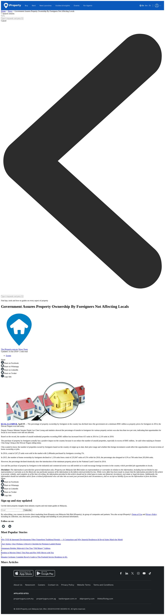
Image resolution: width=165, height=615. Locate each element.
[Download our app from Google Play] (45, 573)
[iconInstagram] (6, 527)
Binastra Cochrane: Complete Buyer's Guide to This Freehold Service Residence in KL (34, 557)
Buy (26, 5)
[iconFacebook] (1, 527)
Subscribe (27, 510)
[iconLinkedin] (9, 527)
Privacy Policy (151, 514)
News (10, 11)
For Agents (87, 5)
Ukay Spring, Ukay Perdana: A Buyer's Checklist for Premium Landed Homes (31, 544)
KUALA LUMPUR (9, 424)
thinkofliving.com (105, 598)
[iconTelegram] (7, 527)
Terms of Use (137, 514)
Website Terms (83, 585)
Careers (41, 585)
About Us (18, 585)
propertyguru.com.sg (46, 598)
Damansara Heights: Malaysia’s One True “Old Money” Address (25, 548)
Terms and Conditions (103, 585)
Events (76, 5)
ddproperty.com (87, 598)
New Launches (45, 5)
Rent (34, 5)
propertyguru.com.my (24, 598)
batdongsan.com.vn (68, 598)
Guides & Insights (62, 5)
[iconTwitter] (3, 527)
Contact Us (53, 585)
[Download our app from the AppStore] (23, 573)
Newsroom (30, 585)
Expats (8, 356)
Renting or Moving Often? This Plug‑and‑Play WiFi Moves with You (27, 553)
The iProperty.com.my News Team (14, 349)
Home (3, 11)
